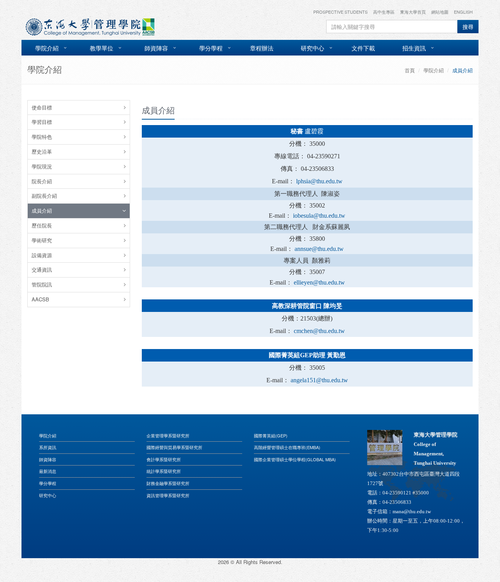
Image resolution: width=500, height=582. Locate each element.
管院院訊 (42, 284)
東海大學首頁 (413, 12)
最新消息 (47, 471)
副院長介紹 (44, 195)
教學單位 (101, 48)
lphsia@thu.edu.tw (319, 181)
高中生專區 (384, 12)
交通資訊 (42, 269)
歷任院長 (42, 225)
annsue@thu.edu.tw (319, 248)
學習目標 (42, 121)
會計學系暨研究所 (163, 459)
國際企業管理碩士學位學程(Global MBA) (295, 459)
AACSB (40, 299)
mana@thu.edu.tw (412, 511)
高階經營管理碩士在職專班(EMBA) (287, 447)
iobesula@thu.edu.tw (319, 215)
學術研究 (42, 240)
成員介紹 (42, 210)
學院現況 (42, 166)
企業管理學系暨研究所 (167, 435)
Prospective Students (340, 12)
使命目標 (42, 107)
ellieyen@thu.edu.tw (319, 282)
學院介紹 (47, 48)
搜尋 (467, 26)
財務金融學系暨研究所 (167, 483)
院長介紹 (42, 181)
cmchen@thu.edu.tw (319, 331)
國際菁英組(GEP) (271, 435)
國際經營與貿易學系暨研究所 (174, 447)
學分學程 (211, 48)
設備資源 (42, 255)
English (463, 12)
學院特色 (42, 136)
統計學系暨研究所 (163, 471)
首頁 (410, 70)
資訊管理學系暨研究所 (167, 495)
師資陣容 (156, 48)
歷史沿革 (42, 151)
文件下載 (363, 48)
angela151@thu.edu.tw (319, 380)
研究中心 (312, 48)
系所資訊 (47, 447)
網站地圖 (439, 12)
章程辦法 (261, 48)
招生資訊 (414, 48)
